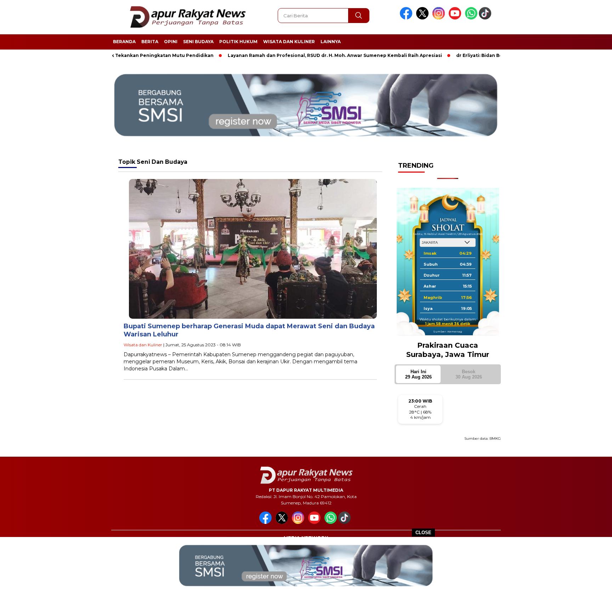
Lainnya (331, 41)
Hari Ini (418, 374)
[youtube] (456, 18)
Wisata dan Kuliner (289, 41)
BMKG (495, 438)
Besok (468, 374)
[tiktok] (486, 18)
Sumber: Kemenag (447, 331)
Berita (149, 41)
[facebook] (407, 18)
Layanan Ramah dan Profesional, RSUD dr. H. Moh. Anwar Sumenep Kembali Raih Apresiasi (309, 55)
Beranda (124, 41)
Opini (170, 41)
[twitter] (423, 18)
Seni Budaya (198, 41)
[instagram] (439, 18)
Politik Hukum (238, 41)
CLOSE (423, 532)
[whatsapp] (471, 18)
